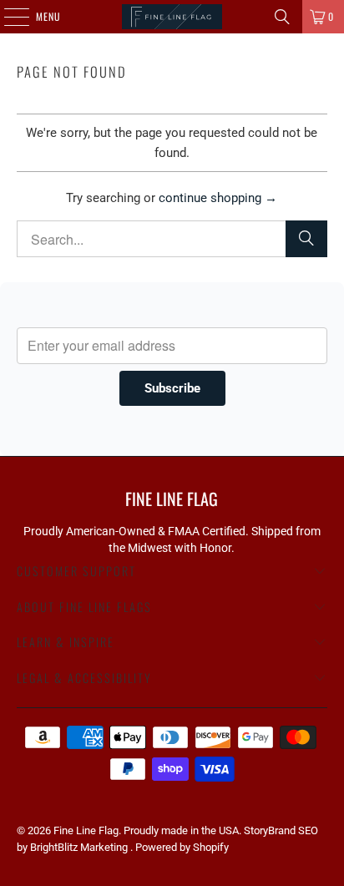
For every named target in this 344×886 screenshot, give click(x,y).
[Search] (282, 16)
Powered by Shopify (182, 847)
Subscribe (172, 388)
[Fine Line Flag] (172, 16)
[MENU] (7, 16)
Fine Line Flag (86, 830)
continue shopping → (218, 197)
